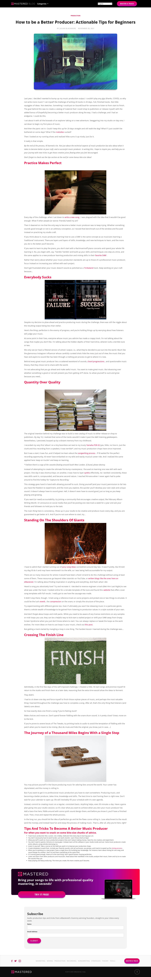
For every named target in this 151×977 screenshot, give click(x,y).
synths (87, 472)
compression (55, 601)
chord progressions (96, 361)
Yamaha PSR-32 (93, 445)
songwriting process (86, 453)
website (106, 590)
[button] (43, 4)
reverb (42, 601)
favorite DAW (100, 255)
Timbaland (88, 268)
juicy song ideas (69, 567)
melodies (60, 132)
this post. (89, 624)
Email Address (32, 932)
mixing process (117, 848)
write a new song (72, 217)
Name (29, 924)
